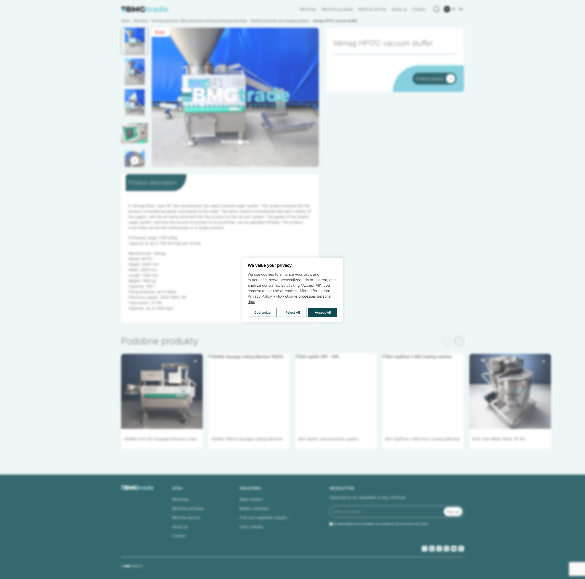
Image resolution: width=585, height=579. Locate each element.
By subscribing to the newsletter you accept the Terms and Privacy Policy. (381, 524)
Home (125, 21)
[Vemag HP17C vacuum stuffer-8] (235, 97)
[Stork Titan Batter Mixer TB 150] (510, 391)
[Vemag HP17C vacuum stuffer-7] (235, 97)
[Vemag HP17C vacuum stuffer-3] (235, 97)
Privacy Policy (260, 296)
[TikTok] (439, 548)
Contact (418, 9)
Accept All (323, 312)
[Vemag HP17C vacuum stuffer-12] (235, 97)
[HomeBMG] (144, 9)
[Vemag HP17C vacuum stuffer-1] (235, 97)
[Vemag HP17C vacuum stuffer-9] (235, 97)
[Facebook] (424, 548)
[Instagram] (446, 548)
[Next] (134, 160)
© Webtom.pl (131, 566)
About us (399, 9)
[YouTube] (454, 548)
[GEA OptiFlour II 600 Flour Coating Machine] (423, 391)
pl (454, 9)
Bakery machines (254, 508)
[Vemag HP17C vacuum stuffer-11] (235, 97)
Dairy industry (252, 526)
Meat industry (251, 499)
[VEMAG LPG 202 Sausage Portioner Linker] (162, 391)
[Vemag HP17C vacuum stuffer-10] (235, 97)
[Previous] (446, 341)
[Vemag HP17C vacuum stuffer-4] (235, 97)
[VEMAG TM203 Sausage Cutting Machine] (249, 391)
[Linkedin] (432, 548)
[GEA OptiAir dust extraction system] (336, 391)
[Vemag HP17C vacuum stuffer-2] (235, 97)
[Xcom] (461, 548)
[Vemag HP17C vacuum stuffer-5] (235, 97)
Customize (262, 312)
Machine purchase (337, 9)
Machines (308, 9)
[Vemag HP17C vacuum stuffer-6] (235, 97)
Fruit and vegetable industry (263, 517)
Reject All (292, 312)
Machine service (372, 9)
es (461, 9)
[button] (134, 41)
